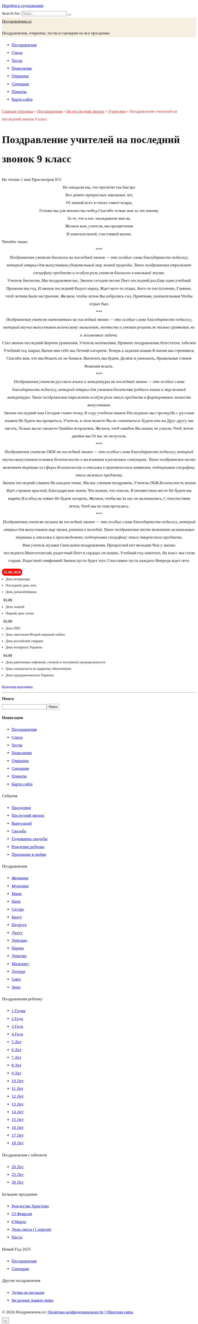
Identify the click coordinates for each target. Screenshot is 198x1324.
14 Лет (17, 1112)
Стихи (17, 52)
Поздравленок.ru (17, 21)
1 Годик (18, 1010)
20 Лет (17, 1167)
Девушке (19, 940)
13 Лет (17, 1104)
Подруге (19, 924)
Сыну (16, 979)
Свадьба (19, 831)
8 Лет (16, 1065)
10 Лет (17, 1081)
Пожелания (22, 68)
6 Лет (16, 1049)
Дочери (18, 971)
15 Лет (17, 1119)
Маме (17, 893)
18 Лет (17, 1143)
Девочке (19, 956)
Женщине (20, 878)
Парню (18, 948)
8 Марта (19, 1221)
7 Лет (16, 1057)
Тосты (17, 60)
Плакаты (19, 91)
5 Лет (16, 1042)
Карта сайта (22, 99)
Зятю (16, 987)
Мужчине (20, 886)
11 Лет (17, 1088)
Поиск (8, 698)
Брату (17, 917)
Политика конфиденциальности (75, 1312)
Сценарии (20, 84)
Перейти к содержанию (22, 5)
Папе (16, 901)
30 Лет (17, 1182)
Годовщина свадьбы (29, 839)
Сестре (18, 909)
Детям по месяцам (28, 1292)
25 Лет (17, 1174)
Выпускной (22, 823)
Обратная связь (119, 1312)
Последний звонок (28, 815)
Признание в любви (29, 854)
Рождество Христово (30, 1206)
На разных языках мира (32, 1300)
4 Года (17, 1034)
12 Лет (17, 1096)
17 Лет (17, 1135)
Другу (17, 932)
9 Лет (16, 1073)
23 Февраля (22, 1214)
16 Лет (17, 1127)
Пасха (17, 1237)
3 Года (17, 1026)
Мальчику (20, 964)
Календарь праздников (17, 686)
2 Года (17, 1018)
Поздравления (24, 45)
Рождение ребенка (28, 846)
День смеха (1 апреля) (31, 1229)
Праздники (21, 807)
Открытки (20, 76)
